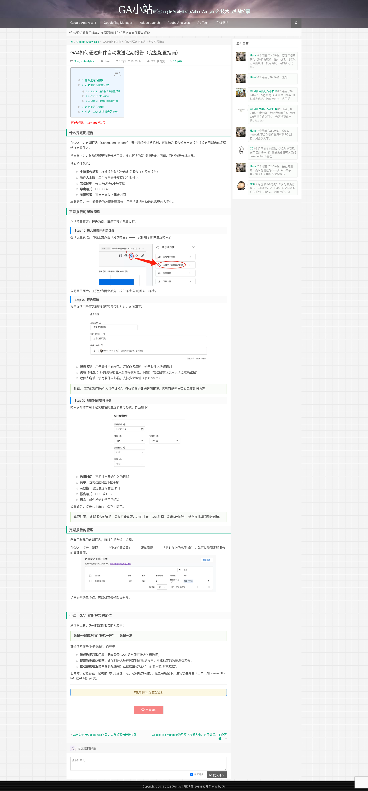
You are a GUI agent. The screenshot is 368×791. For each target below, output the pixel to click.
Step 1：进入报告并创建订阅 (105, 91)
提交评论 (218, 775)
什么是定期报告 (94, 80)
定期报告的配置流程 (97, 85)
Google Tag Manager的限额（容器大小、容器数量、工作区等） (189, 736)
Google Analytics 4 (83, 22)
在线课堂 (222, 22)
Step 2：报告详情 (99, 95)
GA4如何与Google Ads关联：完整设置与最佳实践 (104, 734)
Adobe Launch (150, 22)
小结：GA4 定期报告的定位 (101, 111)
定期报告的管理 (94, 107)
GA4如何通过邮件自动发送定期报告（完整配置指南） (125, 52)
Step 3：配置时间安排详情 (104, 100)
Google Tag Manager (118, 22)
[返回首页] (71, 42)
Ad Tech (203, 22)
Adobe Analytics (179, 22)
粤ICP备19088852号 (195, 786)
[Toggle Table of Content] (115, 72)
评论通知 (199, 774)
